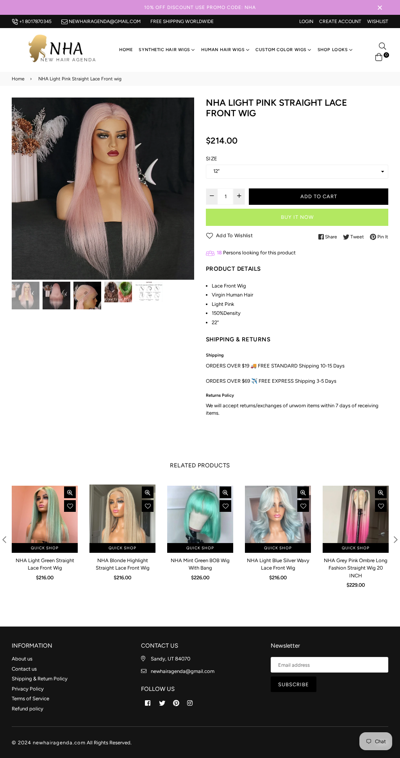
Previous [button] (21, 188)
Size (211, 159)
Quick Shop (45, 547)
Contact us (24, 669)
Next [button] (184, 188)
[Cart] (378, 56)
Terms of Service (30, 698)
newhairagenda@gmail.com (104, 21)
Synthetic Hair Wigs (165, 49)
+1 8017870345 (35, 21)
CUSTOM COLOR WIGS (281, 49)
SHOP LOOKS (333, 49)
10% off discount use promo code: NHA (200, 7)
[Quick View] (70, 492)
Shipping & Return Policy (40, 679)
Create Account (340, 21)
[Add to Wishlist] (70, 506)
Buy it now (297, 217)
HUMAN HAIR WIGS (223, 49)
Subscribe (293, 684)
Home (125, 49)
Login (306, 21)
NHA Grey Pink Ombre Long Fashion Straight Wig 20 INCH (356, 568)
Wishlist (377, 21)
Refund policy (27, 709)
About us (22, 659)
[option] (103, 189)
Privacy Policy (28, 689)
